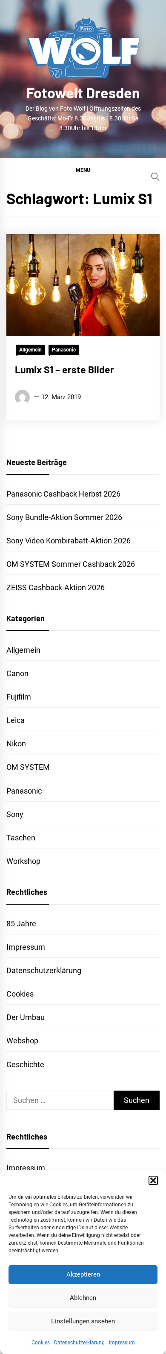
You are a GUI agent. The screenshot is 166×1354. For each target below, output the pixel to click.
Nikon (16, 743)
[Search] (155, 177)
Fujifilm (18, 696)
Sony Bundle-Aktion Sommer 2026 (64, 517)
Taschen (20, 837)
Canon (17, 673)
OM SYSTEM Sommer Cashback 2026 (70, 564)
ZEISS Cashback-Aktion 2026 (55, 587)
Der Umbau (25, 1017)
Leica (15, 720)
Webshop (22, 1040)
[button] (153, 1180)
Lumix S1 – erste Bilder (64, 369)
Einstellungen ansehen (83, 1321)
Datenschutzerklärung (79, 1342)
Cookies (40, 1342)
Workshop (23, 861)
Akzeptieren (83, 1274)
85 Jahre (21, 923)
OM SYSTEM (28, 767)
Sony (14, 814)
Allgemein (30, 350)
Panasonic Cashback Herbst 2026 (63, 493)
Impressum (122, 1342)
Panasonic (64, 350)
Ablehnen (83, 1298)
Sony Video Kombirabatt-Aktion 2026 (68, 540)
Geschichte (25, 1064)
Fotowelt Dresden (83, 92)
